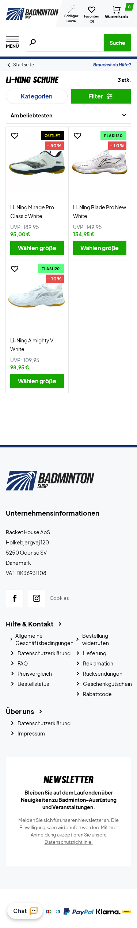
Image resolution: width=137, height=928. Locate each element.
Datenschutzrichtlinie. (69, 842)
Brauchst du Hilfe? (112, 64)
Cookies (59, 598)
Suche (117, 42)
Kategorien (36, 96)
